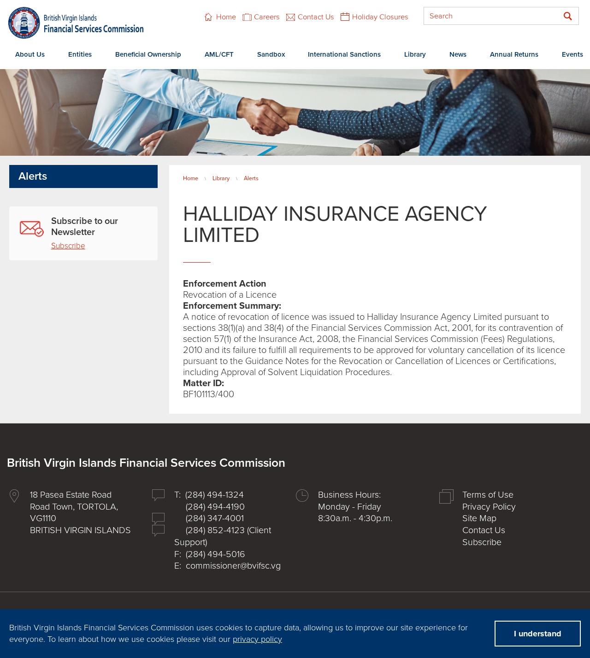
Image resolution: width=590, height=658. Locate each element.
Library (415, 54)
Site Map (479, 518)
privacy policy (257, 639)
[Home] (76, 23)
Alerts (251, 178)
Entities (80, 54)
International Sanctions (344, 54)
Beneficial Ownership (148, 54)
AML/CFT (219, 54)
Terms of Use (487, 494)
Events (572, 54)
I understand (537, 634)
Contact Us (316, 17)
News (457, 54)
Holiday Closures (380, 17)
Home (226, 17)
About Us (30, 54)
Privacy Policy (489, 506)
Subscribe (68, 246)
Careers (267, 17)
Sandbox (271, 54)
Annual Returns (514, 54)
